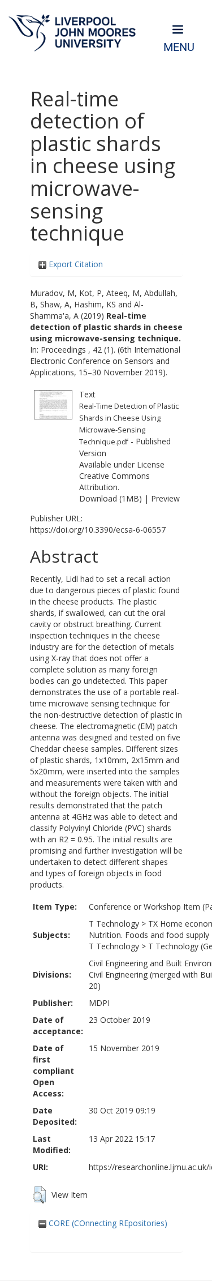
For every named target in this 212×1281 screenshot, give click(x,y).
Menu (178, 47)
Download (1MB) (110, 498)
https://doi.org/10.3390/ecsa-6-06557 (98, 529)
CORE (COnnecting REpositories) (106, 1223)
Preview (165, 498)
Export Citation (74, 264)
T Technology (114, 923)
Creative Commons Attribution (114, 481)
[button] (39, 1194)
